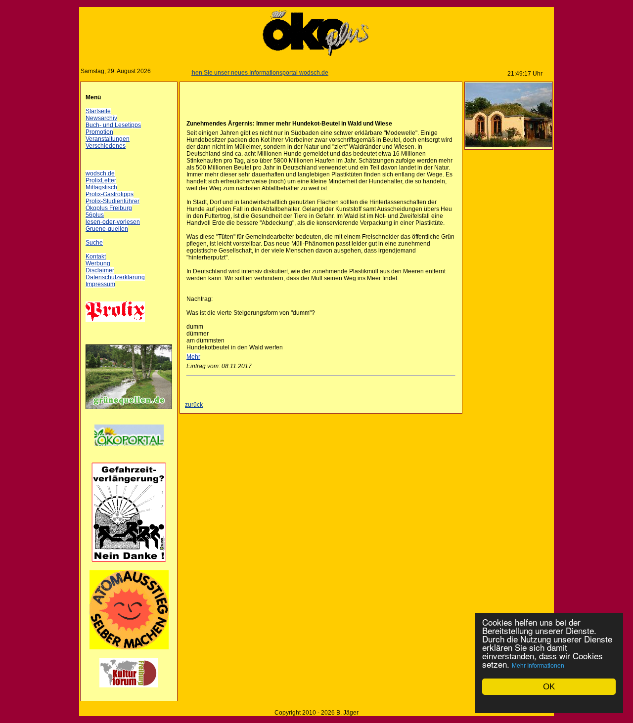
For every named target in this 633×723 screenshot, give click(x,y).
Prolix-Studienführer (112, 201)
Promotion (99, 131)
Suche (94, 242)
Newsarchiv (101, 118)
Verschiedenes (106, 145)
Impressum (100, 284)
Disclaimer (100, 270)
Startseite (98, 111)
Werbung (98, 263)
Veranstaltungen (108, 138)
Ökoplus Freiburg (109, 208)
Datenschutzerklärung (115, 277)
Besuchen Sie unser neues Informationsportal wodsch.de (241, 72)
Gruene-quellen (107, 228)
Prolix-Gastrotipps (110, 194)
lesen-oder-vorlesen (113, 221)
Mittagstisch (101, 187)
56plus (95, 215)
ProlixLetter (101, 180)
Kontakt (96, 256)
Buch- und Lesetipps (113, 125)
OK (549, 686)
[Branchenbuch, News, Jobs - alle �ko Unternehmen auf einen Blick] (129, 452)
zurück (194, 404)
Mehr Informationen (538, 665)
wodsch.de (100, 173)
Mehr (193, 356)
